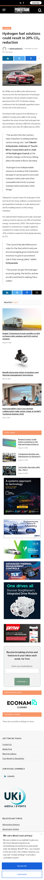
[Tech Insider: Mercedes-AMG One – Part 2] (9, 470)
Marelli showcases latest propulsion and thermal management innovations (20, 374)
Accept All (22, 866)
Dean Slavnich (16, 49)
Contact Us (7, 744)
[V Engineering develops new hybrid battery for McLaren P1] (9, 457)
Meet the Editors (9, 754)
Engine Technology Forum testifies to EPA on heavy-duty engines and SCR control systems (21, 336)
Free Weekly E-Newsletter (13, 758)
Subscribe (35, 3)
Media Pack (7, 749)
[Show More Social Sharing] (39, 58)
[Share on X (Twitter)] (19, 58)
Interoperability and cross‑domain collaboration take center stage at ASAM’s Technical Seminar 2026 (21, 411)
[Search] (40, 10)
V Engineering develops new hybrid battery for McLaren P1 (29, 455)
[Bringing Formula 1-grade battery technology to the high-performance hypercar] (9, 442)
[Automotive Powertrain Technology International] (22, 10)
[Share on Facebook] (30, 58)
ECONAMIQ (22, 707)
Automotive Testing (10, 829)
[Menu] (4, 10)
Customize (22, 874)
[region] (22, 856)
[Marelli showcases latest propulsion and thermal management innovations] (22, 358)
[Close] (41, 834)
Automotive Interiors (11, 824)
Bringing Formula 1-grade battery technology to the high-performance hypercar (28, 442)
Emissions (6, 28)
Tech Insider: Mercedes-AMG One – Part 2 (29, 468)
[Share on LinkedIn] (7, 58)
